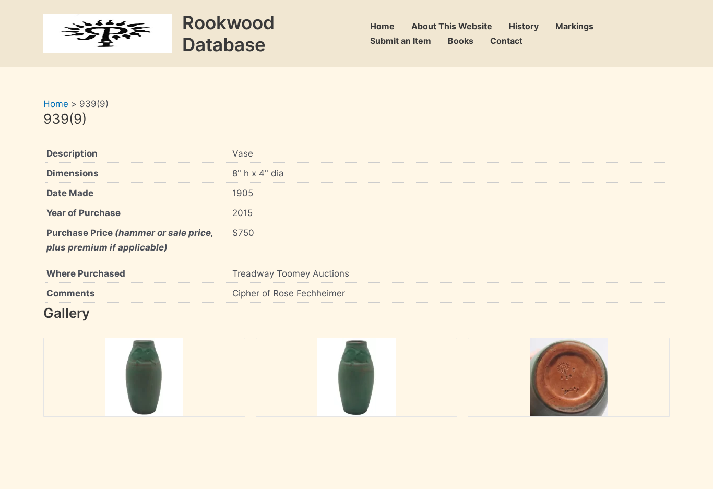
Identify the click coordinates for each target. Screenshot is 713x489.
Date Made (69, 193)
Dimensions (72, 173)
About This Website (451, 26)
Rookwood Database (228, 33)
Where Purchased (85, 273)
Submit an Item (400, 40)
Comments (70, 293)
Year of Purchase (83, 213)
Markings (574, 26)
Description (72, 153)
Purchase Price (129, 240)
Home (382, 26)
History (524, 26)
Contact (506, 40)
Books (460, 40)
